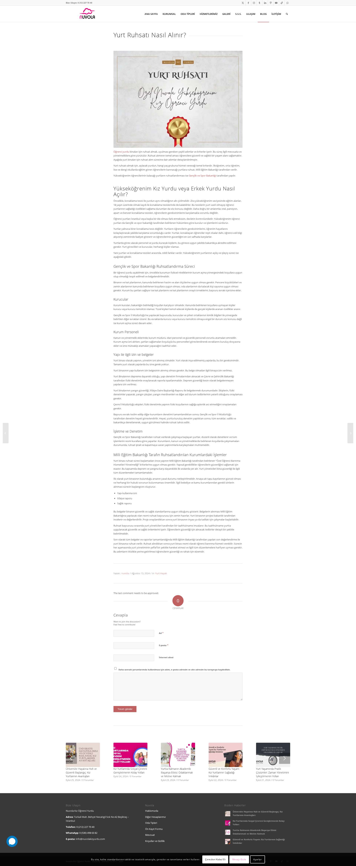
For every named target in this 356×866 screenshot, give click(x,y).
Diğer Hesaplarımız (155, 817)
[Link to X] (242, 3)
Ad (161, 633)
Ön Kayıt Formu (154, 829)
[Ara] (287, 14)
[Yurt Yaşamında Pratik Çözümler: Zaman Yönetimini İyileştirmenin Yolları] (273, 755)
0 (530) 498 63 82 (88, 832)
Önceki (71, 758)
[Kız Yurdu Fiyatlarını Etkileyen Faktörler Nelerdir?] (350, 433)
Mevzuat (150, 835)
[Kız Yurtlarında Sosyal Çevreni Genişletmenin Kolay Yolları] (130, 755)
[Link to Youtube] (276, 3)
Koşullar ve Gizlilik (155, 841)
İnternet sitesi (166, 657)
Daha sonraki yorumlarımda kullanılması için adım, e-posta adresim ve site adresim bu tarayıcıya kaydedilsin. (174, 669)
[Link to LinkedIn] (265, 3)
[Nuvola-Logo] (87, 14)
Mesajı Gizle (239, 859)
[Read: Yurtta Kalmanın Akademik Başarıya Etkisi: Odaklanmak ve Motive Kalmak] (227, 832)
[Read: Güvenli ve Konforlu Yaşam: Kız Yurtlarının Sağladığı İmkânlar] (227, 841)
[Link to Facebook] (248, 3)
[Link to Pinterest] (270, 3)
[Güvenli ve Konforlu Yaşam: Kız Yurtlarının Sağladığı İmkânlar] (226, 755)
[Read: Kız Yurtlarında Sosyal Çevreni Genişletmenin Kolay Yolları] (227, 823)
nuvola (125, 573)
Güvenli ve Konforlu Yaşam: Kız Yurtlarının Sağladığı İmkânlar (224, 772)
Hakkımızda (151, 810)
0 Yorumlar (88, 779)
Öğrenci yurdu (121, 151)
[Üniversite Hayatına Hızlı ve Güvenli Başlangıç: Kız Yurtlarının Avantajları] (83, 755)
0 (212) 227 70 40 (85, 827)
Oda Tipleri (151, 822)
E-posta (163, 645)
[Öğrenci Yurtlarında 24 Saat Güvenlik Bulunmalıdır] (6, 433)
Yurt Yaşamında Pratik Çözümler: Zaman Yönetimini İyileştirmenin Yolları (272, 772)
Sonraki (284, 758)
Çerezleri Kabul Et (215, 859)
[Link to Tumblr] (259, 3)
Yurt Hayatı (161, 573)
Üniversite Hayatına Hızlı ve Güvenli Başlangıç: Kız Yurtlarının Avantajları (81, 772)
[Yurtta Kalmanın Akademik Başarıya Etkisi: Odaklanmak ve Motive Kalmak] (178, 755)
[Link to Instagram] (254, 3)
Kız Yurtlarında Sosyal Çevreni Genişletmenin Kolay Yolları (130, 770)
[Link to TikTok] (281, 3)
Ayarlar (257, 859)
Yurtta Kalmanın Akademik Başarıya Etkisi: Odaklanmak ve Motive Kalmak (177, 772)
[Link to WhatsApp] (287, 3)
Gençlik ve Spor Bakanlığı (202, 175)
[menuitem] (151, 14)
